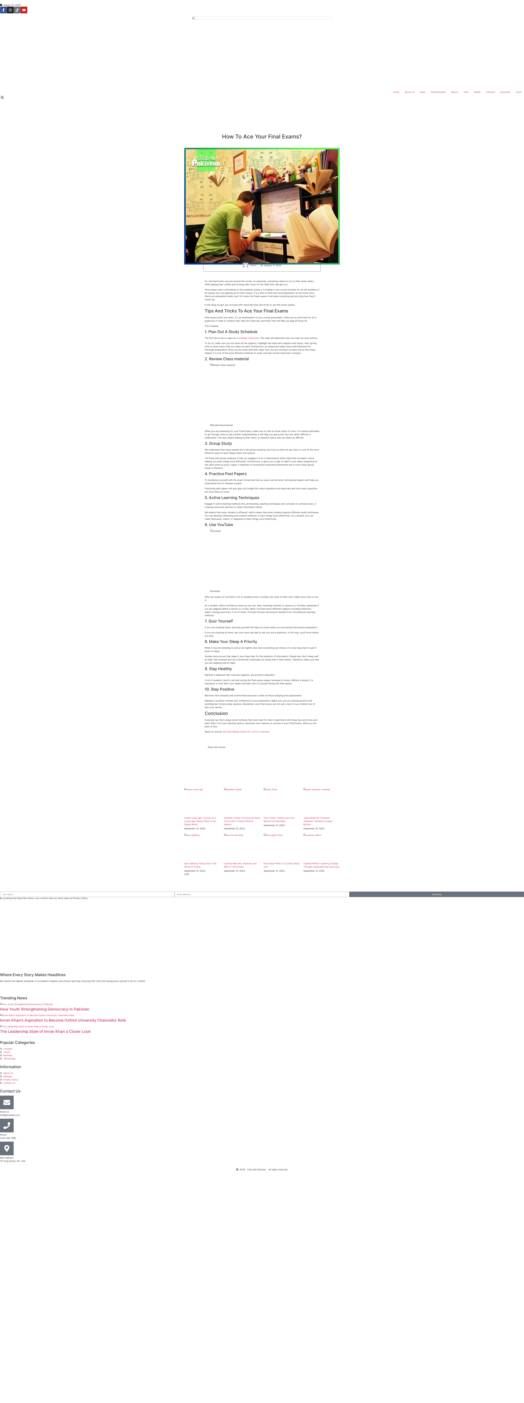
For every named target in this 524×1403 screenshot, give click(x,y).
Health (477, 92)
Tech (466, 92)
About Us (409, 92)
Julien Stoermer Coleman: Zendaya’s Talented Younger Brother (317, 821)
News (423, 92)
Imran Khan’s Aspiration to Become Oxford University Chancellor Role (63, 1020)
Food (518, 92)
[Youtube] (23, 10)
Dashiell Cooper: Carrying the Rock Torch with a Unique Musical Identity (242, 821)
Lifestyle (490, 92)
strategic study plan (248, 338)
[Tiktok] (17, 10)
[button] (2, 97)
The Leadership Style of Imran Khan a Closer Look (45, 1031)
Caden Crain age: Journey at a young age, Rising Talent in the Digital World (200, 821)
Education (505, 92)
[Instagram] (10, 10)
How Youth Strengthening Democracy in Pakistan (44, 1009)
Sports (454, 92)
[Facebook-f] (3, 10)
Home (396, 92)
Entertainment (438, 92)
